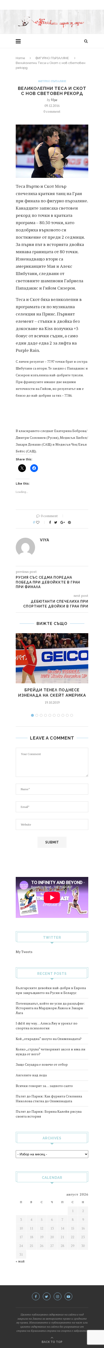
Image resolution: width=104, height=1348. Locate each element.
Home (20, 58)
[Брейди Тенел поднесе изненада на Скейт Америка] (52, 658)
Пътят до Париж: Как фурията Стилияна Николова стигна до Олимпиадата (49, 1098)
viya (54, 99)
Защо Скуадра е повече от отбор (42, 1064)
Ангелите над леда (31, 1075)
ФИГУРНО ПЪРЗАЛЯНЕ (52, 58)
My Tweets (24, 951)
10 (71, 715)
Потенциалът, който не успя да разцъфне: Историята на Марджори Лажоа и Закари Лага (50, 1008)
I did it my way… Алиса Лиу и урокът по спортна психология (46, 1025)
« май (20, 1261)
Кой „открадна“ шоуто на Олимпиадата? (49, 1038)
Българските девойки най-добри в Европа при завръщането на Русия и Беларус (51, 990)
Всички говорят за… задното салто (44, 1085)
